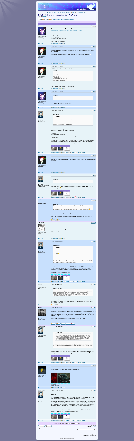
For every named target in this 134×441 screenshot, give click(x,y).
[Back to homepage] (67, 10)
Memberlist (63, 12)
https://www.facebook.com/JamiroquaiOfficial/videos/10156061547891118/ (66, 30)
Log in (86, 12)
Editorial (49, 12)
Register (68, 12)
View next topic (92, 21)
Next (46, 16)
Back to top (40, 43)
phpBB (65, 438)
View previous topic (84, 21)
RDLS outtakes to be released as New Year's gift (57, 15)
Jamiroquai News (70, 19)
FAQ (54, 12)
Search (58, 12)
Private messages (79, 12)
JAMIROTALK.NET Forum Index (59, 19)
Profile (73, 12)
